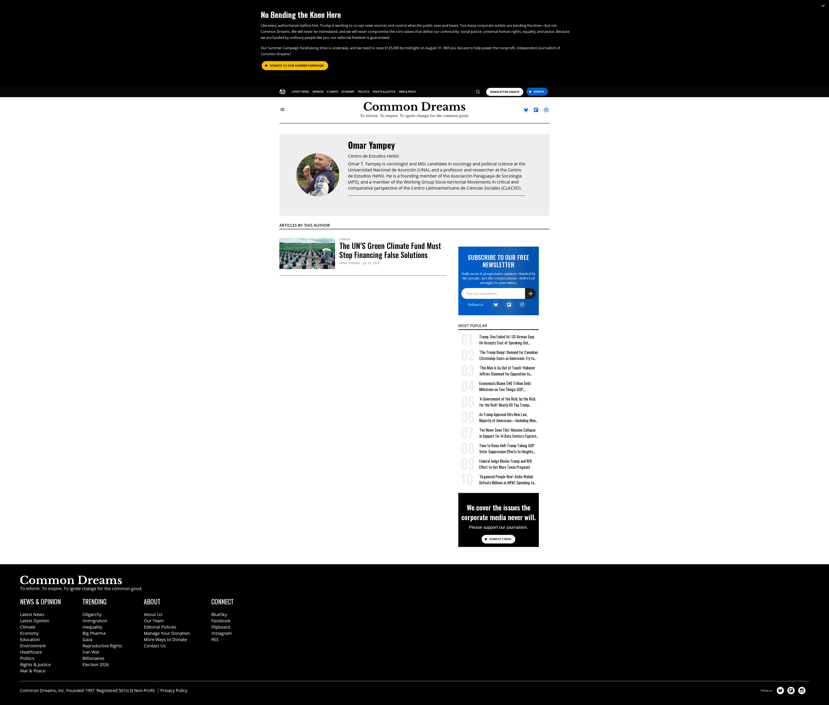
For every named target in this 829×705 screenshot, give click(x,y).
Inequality (92, 627)
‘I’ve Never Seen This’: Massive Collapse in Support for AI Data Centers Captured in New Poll (508, 433)
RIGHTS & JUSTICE (384, 91)
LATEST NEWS (300, 91)
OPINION (317, 91)
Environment (33, 646)
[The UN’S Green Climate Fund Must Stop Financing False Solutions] (307, 253)
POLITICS (363, 91)
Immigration (94, 621)
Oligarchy (91, 614)
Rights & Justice (35, 664)
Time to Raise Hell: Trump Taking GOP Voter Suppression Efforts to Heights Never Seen (506, 449)
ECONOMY (348, 91)
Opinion (344, 239)
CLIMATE (332, 91)
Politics (27, 658)
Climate (27, 627)
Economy (29, 633)
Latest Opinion (34, 621)
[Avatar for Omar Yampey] (317, 174)
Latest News (32, 614)
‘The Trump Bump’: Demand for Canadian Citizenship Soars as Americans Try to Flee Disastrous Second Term (508, 355)
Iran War (91, 652)
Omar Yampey (371, 144)
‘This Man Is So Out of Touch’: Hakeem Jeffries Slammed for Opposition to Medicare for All (507, 371)
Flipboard (220, 627)
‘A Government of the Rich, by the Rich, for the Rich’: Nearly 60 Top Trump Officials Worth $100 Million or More (507, 402)
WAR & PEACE (407, 91)
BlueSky (219, 614)
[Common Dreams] (282, 91)
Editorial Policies (160, 627)
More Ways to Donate (165, 639)
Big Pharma (94, 633)
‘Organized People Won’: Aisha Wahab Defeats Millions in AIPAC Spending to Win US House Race (506, 480)
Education (30, 639)
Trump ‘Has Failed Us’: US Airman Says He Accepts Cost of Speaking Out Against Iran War (506, 340)
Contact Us (155, 646)
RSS (215, 639)
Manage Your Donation (167, 633)
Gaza (87, 639)
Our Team (154, 621)
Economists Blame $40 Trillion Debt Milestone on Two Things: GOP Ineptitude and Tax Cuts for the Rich (506, 386)
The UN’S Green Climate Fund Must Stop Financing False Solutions (390, 250)
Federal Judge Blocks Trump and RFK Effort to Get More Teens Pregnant (505, 464)
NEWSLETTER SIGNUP (504, 91)
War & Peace (32, 671)
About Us (153, 614)
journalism (547, 48)
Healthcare (31, 652)
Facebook (221, 621)
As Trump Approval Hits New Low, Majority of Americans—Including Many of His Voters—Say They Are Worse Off (508, 417)
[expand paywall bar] (823, 5)
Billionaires (93, 658)
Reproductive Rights (102, 646)
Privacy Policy (173, 690)
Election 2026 (95, 664)
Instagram (221, 633)
